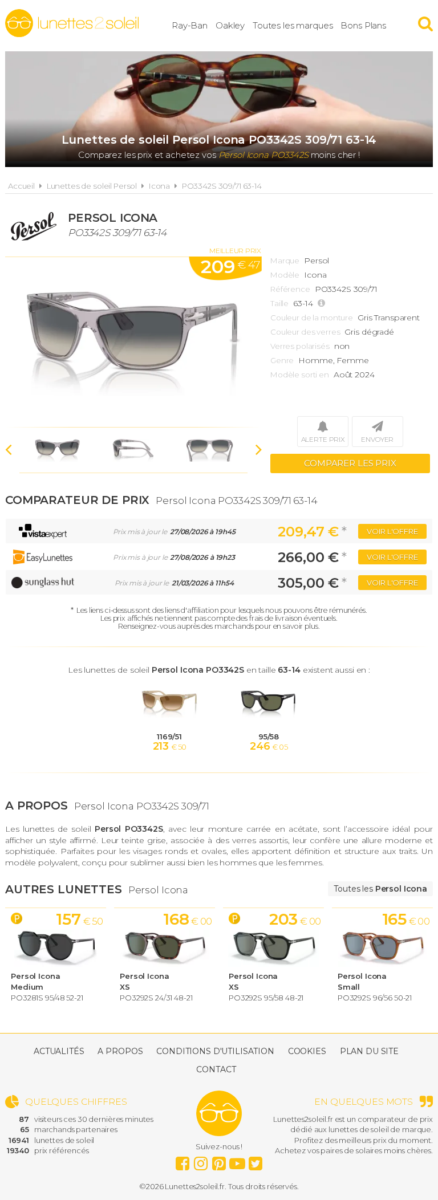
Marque (284, 260)
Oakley (230, 25)
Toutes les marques (292, 25)
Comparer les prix (350, 463)
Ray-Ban (190, 25)
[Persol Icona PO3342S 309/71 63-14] (133, 342)
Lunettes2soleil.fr (72, 23)
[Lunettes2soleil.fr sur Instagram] (201, 1161)
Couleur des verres (305, 331)
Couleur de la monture (311, 317)
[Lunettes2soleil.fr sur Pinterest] (219, 1161)
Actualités (59, 1051)
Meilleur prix (235, 250)
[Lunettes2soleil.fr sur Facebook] (182, 1161)
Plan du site (369, 1051)
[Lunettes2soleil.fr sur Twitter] (255, 1161)
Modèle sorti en (299, 374)
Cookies (307, 1051)
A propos (120, 1051)
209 (230, 266)
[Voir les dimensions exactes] (323, 303)
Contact (216, 1069)
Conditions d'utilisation (215, 1051)
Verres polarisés (300, 346)
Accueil (21, 185)
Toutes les (380, 889)
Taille (279, 303)
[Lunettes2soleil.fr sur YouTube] (237, 1161)
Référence (290, 289)
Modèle (284, 274)
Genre (282, 360)
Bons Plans (363, 25)
